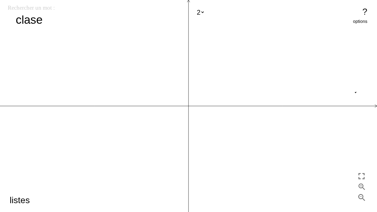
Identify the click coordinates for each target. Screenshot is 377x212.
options (360, 21)
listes (20, 200)
